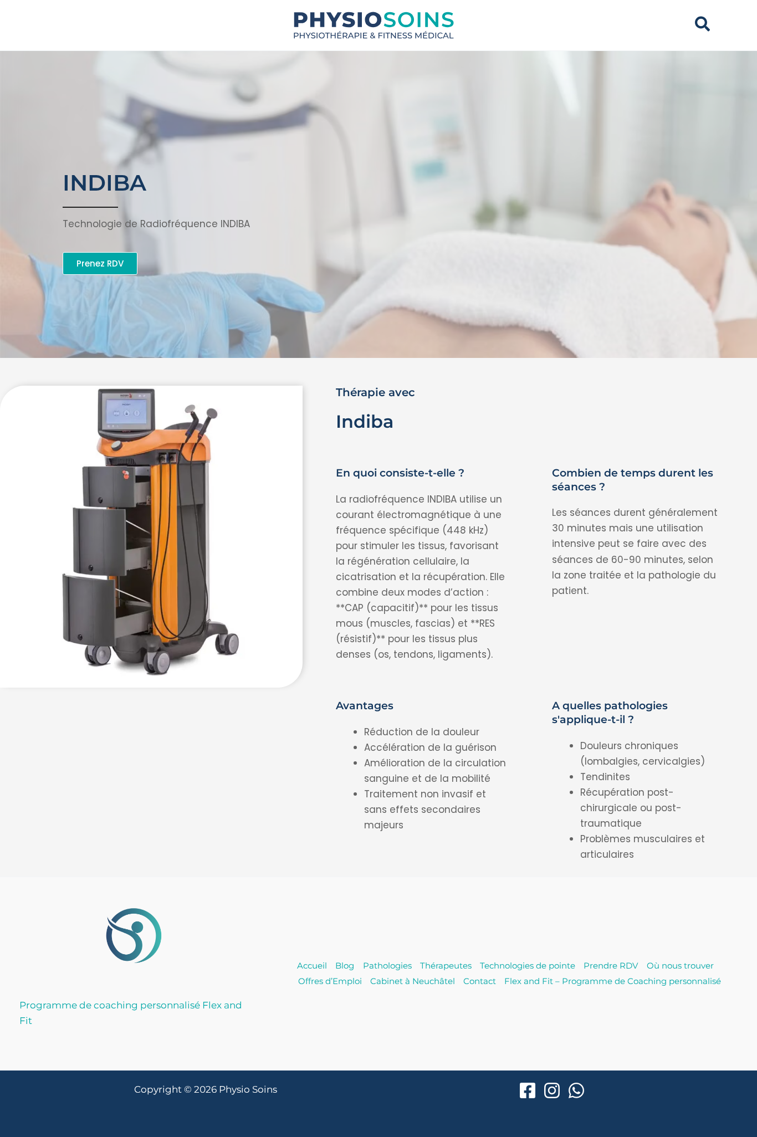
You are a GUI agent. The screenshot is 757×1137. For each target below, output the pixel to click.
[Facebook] (527, 1090)
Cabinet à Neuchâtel (412, 981)
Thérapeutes (446, 965)
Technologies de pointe (527, 965)
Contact (479, 981)
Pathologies (387, 965)
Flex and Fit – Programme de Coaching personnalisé (612, 981)
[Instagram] (552, 1090)
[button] (703, 25)
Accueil (312, 965)
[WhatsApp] (576, 1090)
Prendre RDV (611, 965)
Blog (344, 965)
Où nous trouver (680, 965)
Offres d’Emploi (330, 981)
